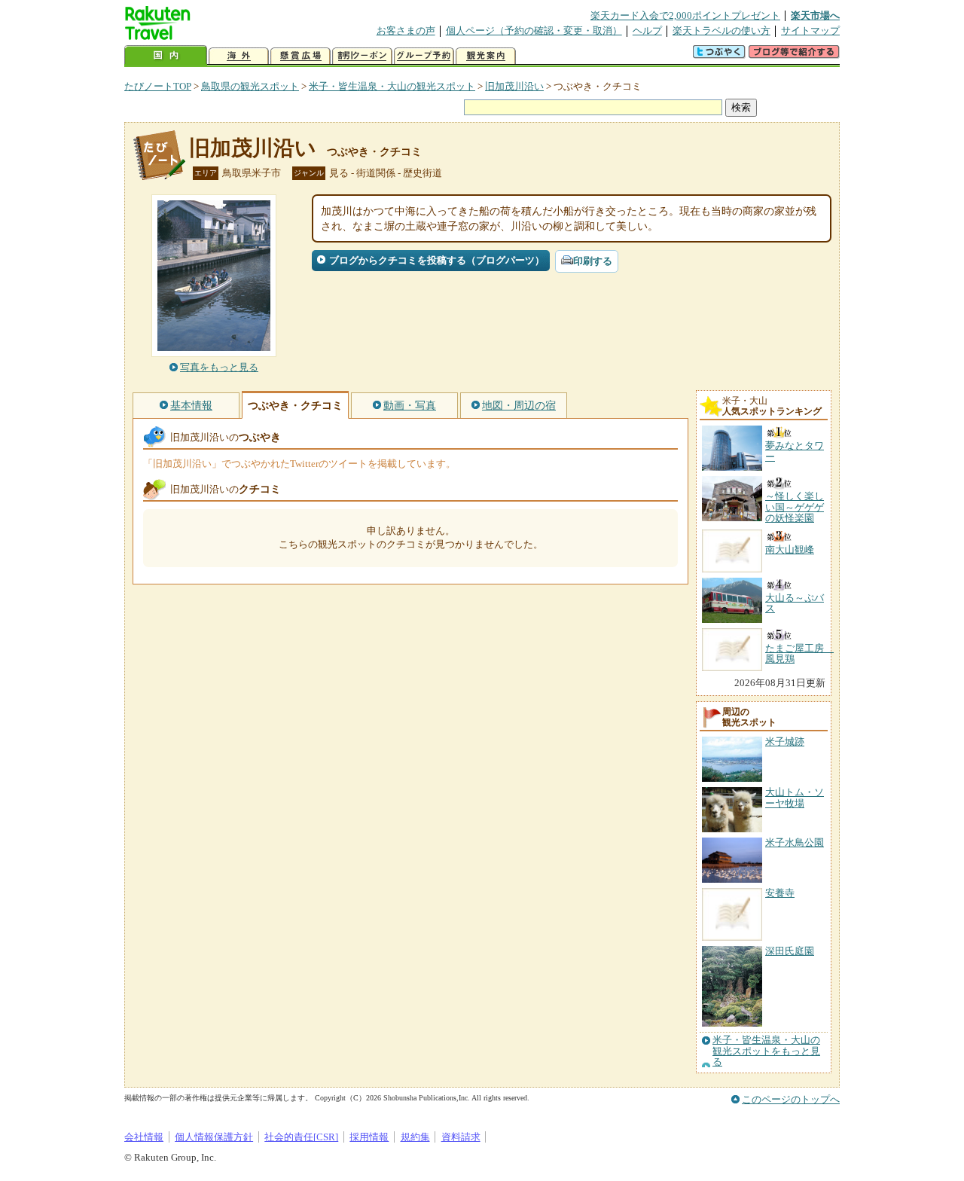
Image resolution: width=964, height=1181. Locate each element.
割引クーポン (362, 56)
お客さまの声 (406, 30)
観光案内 (486, 56)
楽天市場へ (815, 15)
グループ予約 (424, 56)
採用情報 (369, 1137)
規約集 (415, 1137)
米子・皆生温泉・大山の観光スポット (392, 86)
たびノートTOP (157, 86)
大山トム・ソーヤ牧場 (794, 797)
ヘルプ (647, 30)
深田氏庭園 (789, 951)
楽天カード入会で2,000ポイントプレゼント (685, 15)
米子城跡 (784, 741)
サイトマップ (810, 30)
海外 (239, 56)
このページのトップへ (791, 1099)
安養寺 (780, 893)
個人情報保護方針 (214, 1137)
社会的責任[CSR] (301, 1137)
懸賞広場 (300, 56)
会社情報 (143, 1137)
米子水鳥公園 (794, 842)
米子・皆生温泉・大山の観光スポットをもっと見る (766, 1051)
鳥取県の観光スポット (250, 86)
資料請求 (460, 1137)
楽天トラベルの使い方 (721, 30)
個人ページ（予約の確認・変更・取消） (534, 30)
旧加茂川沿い (514, 86)
